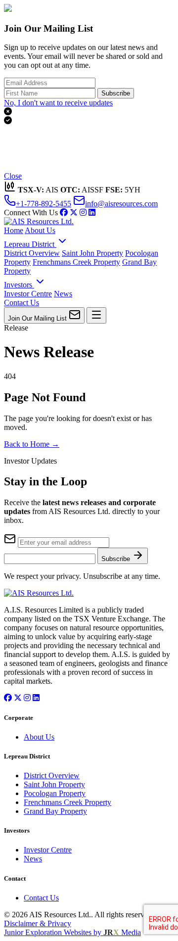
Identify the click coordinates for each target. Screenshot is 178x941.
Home (13, 230)
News (63, 293)
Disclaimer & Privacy (37, 923)
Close (13, 176)
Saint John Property (92, 253)
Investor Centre (28, 293)
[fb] (64, 212)
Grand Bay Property (55, 811)
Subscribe (115, 93)
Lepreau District (30, 244)
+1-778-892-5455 (43, 203)
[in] (83, 212)
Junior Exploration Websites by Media (72, 932)
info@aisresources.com (121, 203)
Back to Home (31, 444)
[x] (74, 212)
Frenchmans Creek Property (76, 262)
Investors (19, 285)
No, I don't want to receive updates (58, 102)
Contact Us (21, 302)
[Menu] (96, 315)
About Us (40, 230)
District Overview (32, 253)
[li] (92, 212)
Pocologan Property (55, 793)
